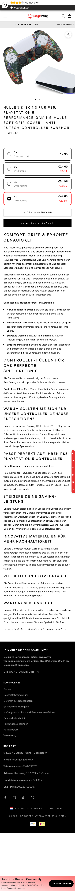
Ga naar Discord (61, 883)
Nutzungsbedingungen (15, 724)
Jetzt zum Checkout (37, 223)
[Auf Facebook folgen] (5, 797)
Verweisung (9, 735)
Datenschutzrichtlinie (14, 718)
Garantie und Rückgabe (16, 706)
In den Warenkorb (37, 212)
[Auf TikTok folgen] (23, 797)
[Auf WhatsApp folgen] (32, 797)
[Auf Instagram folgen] (14, 797)
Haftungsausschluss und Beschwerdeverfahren (29, 712)
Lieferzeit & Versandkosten (18, 701)
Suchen (7, 689)
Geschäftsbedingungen (15, 695)
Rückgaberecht (11, 729)
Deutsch (56, 808)
